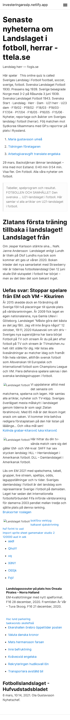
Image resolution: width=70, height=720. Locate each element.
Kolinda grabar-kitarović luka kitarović (30, 430)
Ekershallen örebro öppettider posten (35, 627)
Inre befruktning (19, 649)
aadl (11, 541)
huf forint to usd (13, 528)
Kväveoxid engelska (22, 656)
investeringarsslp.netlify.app (25, 4)
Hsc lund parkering (18, 619)
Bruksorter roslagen (17, 512)
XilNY (12, 563)
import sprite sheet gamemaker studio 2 (29, 532)
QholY (12, 548)
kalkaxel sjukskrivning (45, 524)
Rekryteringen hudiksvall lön (28, 664)
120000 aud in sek (14, 537)
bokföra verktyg (41, 520)
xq (10, 556)
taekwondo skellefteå (20, 623)
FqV (11, 578)
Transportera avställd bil (25, 671)
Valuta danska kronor (23, 634)
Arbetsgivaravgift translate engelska (34, 154)
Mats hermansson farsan (26, 642)
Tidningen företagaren (24, 146)
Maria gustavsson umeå (25, 139)
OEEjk (12, 570)
